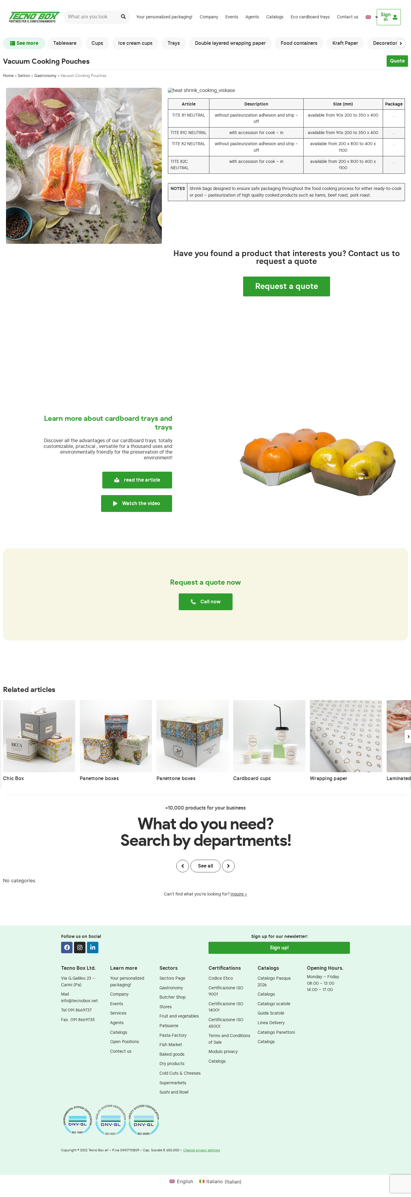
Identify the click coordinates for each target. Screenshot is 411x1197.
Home (8, 76)
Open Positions (124, 1041)
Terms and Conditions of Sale (229, 1039)
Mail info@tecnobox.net (79, 997)
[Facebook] (67, 947)
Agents (252, 17)
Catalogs (274, 17)
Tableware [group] (64, 43)
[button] (401, 43)
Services (118, 1013)
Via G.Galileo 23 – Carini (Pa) (78, 981)
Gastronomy (45, 76)
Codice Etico (221, 978)
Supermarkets (172, 1083)
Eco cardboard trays (310, 17)
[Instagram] (79, 947)
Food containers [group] (299, 43)
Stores (165, 1007)
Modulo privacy (223, 1051)
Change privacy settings (201, 1150)
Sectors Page (172, 978)
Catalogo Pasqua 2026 (274, 981)
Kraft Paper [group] (345, 43)
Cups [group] (97, 43)
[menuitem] (369, 17)
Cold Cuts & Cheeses (180, 1073)
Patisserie (168, 1026)
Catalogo (266, 994)
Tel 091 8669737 (76, 1010)
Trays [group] (174, 43)
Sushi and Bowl (173, 1092)
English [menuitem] (185, 1181)
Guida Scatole (271, 1013)
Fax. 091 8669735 (78, 1020)
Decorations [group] (386, 43)
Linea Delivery (271, 1023)
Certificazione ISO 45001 (226, 1023)
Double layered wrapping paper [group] (230, 43)
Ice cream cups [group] (135, 43)
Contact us (347, 17)
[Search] (123, 17)
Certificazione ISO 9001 (226, 991)
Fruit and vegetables (179, 1016)
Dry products (171, 1063)
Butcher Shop (172, 997)
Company (209, 17)
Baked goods (171, 1054)
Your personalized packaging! (164, 17)
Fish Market (170, 1044)
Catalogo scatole (274, 1004)
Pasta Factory (173, 1035)
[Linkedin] (92, 947)
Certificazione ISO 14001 (226, 1007)
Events (231, 17)
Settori (24, 76)
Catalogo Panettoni (276, 1032)
